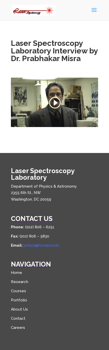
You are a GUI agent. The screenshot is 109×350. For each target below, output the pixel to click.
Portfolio (19, 300)
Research (19, 281)
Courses (18, 291)
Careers (18, 327)
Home (16, 272)
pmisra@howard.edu (42, 245)
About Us (19, 309)
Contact (18, 318)
